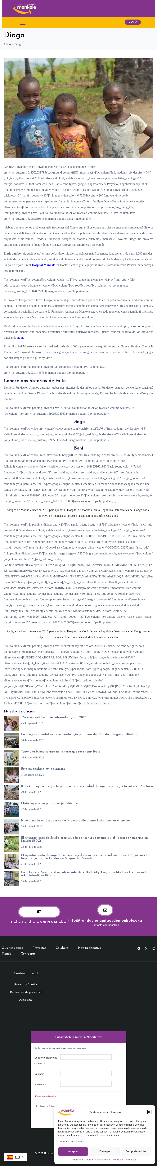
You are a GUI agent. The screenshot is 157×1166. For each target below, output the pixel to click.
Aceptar (73, 1151)
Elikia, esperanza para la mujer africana (49, 803)
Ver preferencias (136, 1151)
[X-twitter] (146, 948)
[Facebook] (138, 948)
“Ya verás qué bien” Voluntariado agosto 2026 (53, 717)
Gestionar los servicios (72, 1141)
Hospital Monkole (43, 265)
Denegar (104, 1151)
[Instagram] (153, 948)
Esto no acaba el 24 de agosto (43, 769)
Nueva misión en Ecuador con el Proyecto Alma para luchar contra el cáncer (75, 820)
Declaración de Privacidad (109, 1159)
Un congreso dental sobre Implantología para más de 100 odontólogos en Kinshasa (80, 734)
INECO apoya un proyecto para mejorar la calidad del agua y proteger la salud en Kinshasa (87, 786)
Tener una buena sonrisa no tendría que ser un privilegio (60, 751)
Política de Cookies (83, 1159)
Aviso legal (130, 1159)
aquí (20, 337)
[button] (149, 1112)
